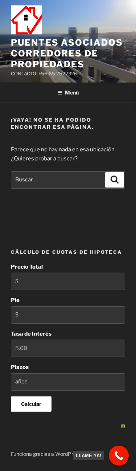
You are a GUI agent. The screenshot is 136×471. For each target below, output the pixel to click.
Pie (15, 300)
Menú (72, 92)
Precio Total (27, 267)
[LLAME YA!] (119, 456)
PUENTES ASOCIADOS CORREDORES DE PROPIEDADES (67, 53)
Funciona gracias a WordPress (46, 454)
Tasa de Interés (31, 334)
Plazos (20, 367)
